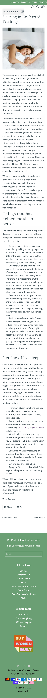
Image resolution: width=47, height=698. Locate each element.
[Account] (33, 7)
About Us (23, 614)
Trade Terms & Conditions (23, 594)
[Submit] (39, 554)
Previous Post (10, 517)
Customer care (23, 574)
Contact (36, 670)
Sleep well (12, 499)
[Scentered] (13, 12)
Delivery (11, 670)
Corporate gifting (24, 618)
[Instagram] (18, 666)
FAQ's (23, 598)
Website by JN (23, 691)
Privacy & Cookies (17, 674)
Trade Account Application (23, 586)
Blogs (23, 582)
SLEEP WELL (38, 427)
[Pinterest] (25, 666)
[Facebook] (22, 666)
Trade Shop (23, 590)
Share (9, 507)
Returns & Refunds (24, 670)
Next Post (38, 517)
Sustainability (23, 578)
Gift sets (23, 570)
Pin (21, 507)
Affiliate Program (23, 622)
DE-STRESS (23, 427)
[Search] (38, 7)
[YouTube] (29, 666)
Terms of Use (31, 674)
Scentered (27, 688)
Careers (23, 626)
